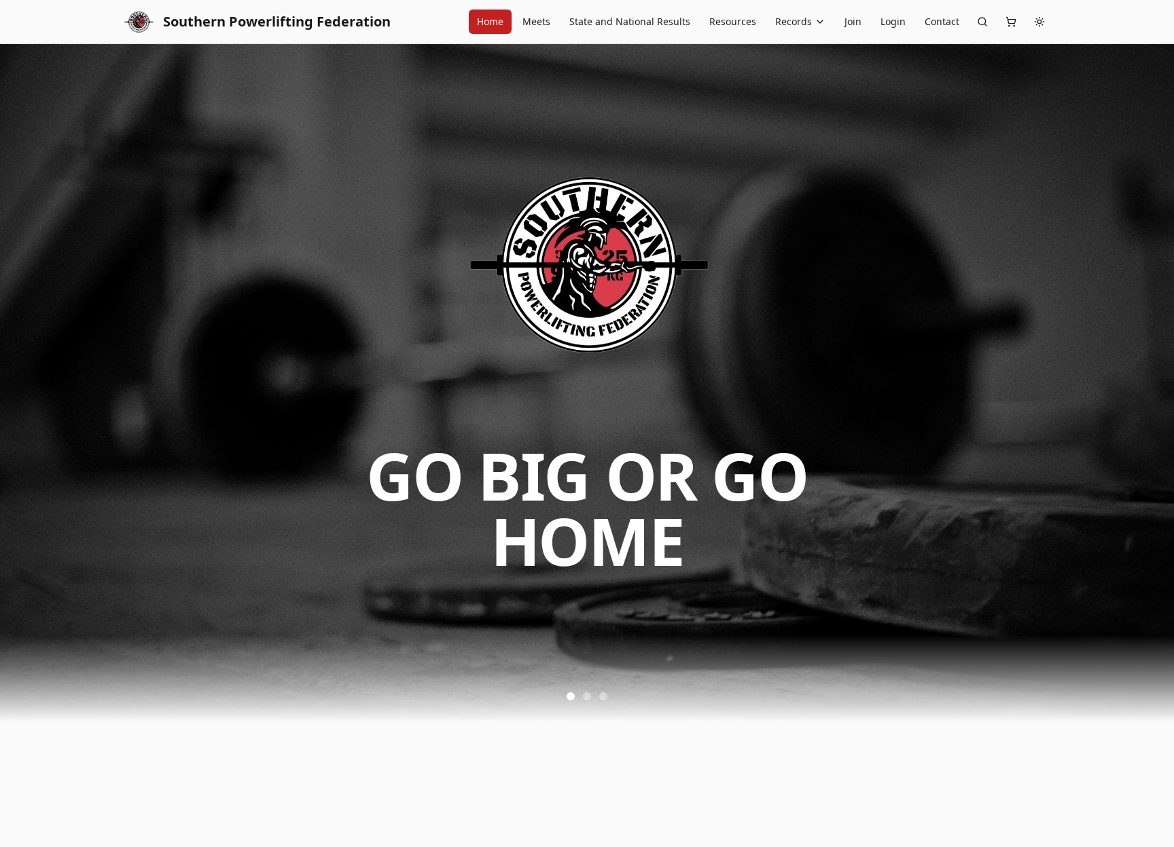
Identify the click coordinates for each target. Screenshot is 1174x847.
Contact (942, 21)
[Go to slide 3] (603, 696)
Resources (732, 21)
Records (793, 21)
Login (893, 21)
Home (490, 21)
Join (852, 21)
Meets (536, 21)
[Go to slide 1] (571, 696)
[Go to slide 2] (587, 696)
